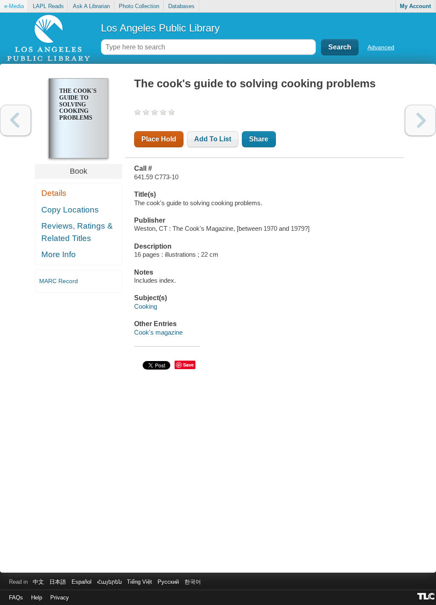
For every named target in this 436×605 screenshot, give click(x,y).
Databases (181, 6)
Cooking (145, 306)
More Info (58, 254)
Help (36, 597)
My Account (415, 6)
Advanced (380, 47)
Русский (168, 582)
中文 (38, 582)
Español (82, 582)
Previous (15, 120)
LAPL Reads (48, 6)
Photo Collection (139, 6)
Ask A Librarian (91, 6)
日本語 (57, 582)
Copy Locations (70, 209)
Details (53, 193)
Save (188, 364)
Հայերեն (109, 582)
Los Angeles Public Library (160, 28)
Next (420, 120)
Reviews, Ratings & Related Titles (77, 232)
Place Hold (158, 139)
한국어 (192, 582)
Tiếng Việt (139, 582)
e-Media (14, 6)
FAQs (16, 597)
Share (258, 139)
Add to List (212, 139)
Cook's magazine (158, 332)
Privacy (59, 597)
